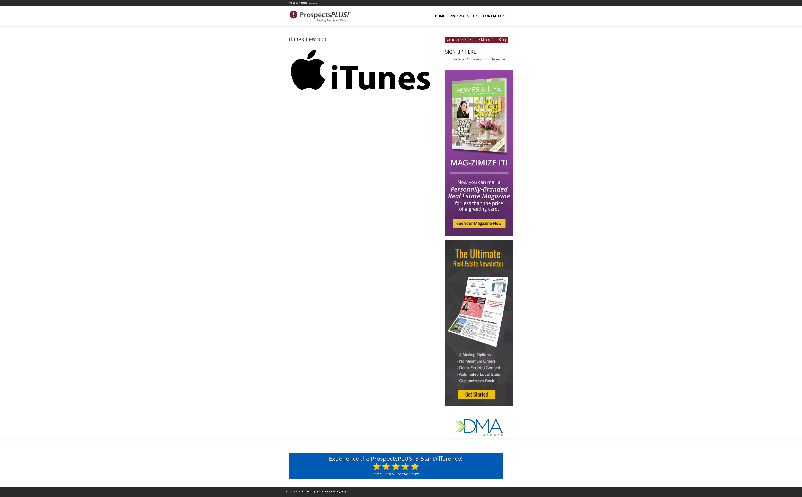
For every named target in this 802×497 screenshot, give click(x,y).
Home (440, 16)
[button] (509, 15)
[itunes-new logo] (362, 71)
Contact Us (494, 16)
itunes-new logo (308, 39)
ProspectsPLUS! (464, 16)
